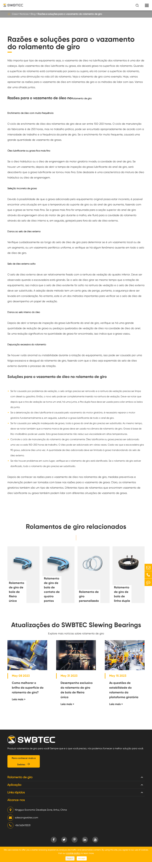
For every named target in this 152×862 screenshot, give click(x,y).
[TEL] (148, 575)
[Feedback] (148, 582)
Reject (70, 858)
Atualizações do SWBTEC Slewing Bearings (76, 625)
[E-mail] (148, 567)
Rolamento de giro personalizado (89, 596)
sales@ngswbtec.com (26, 817)
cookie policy (73, 853)
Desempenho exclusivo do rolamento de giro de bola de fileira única (77, 690)
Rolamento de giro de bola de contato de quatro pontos (52, 590)
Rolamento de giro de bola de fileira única (16, 592)
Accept (81, 858)
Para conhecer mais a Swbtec (24, 761)
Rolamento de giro (20, 777)
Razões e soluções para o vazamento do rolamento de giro (70, 14)
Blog (33, 14)
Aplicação (14, 784)
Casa (15, 14)
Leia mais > (19, 699)
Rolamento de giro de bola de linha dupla (122, 594)
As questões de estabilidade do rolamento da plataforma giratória (123, 690)
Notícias (24, 14)
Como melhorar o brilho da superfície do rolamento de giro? (27, 687)
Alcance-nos (16, 800)
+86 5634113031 (22, 825)
